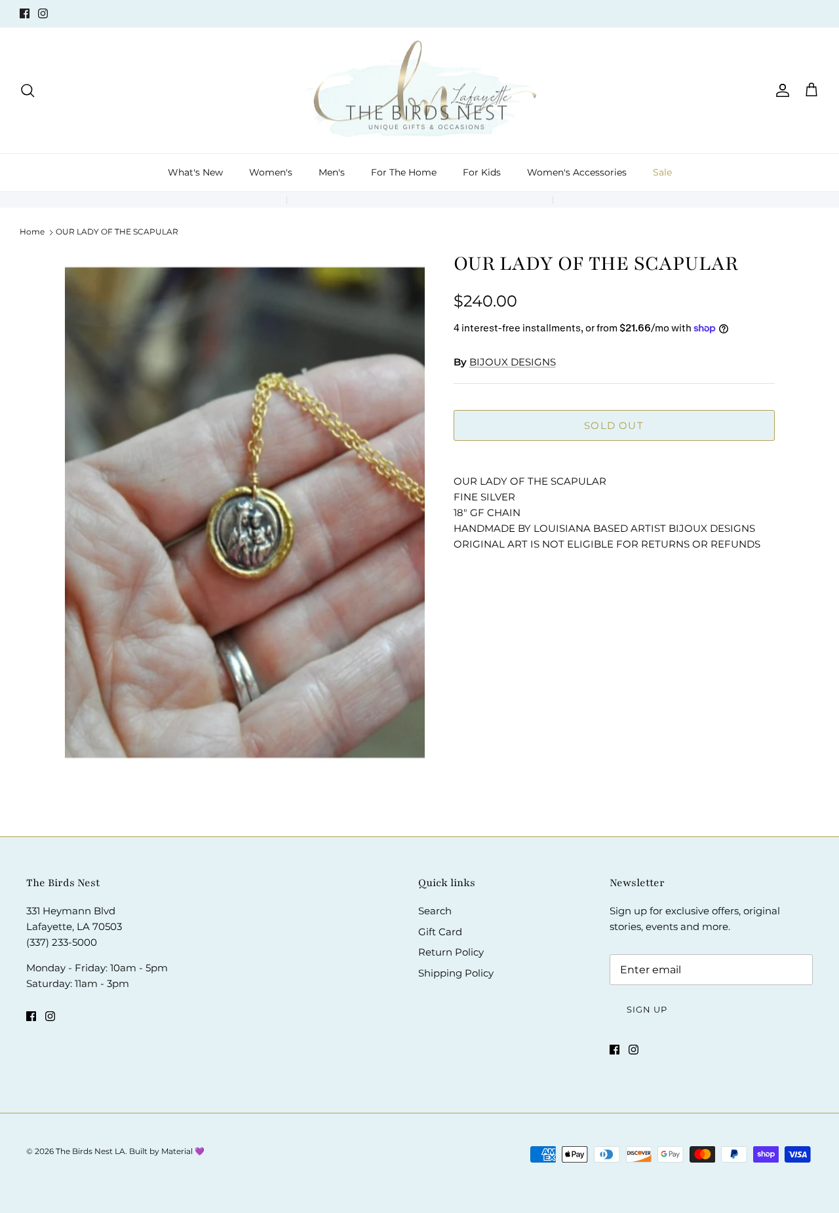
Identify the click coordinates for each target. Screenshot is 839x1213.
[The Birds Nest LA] (419, 91)
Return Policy (451, 952)
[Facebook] (24, 13)
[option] (245, 521)
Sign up (647, 1009)
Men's (332, 172)
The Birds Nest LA (90, 1151)
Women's (270, 172)
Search (435, 911)
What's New (195, 172)
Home (32, 231)
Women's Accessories (577, 172)
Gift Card (440, 931)
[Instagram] (43, 13)
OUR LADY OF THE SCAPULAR (117, 231)
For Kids (482, 172)
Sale (662, 172)
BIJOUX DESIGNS (512, 362)
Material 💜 (183, 1151)
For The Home (404, 172)
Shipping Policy (456, 973)
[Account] (780, 90)
